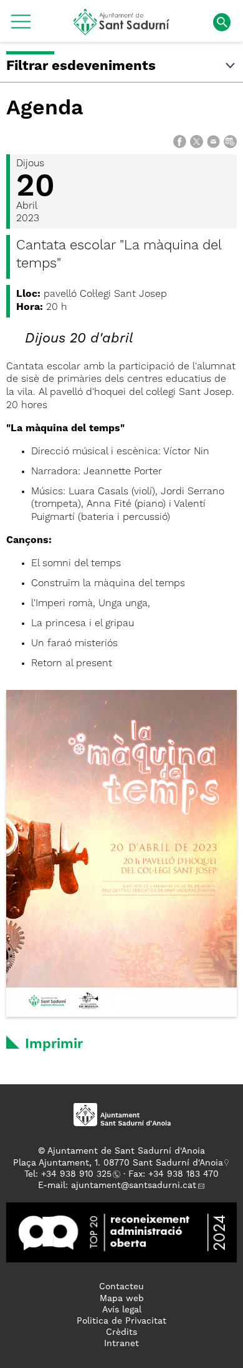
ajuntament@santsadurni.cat (133, 1185)
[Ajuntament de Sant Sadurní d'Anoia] (122, 31)
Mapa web (122, 1298)
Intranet (121, 1343)
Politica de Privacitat (121, 1321)
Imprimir (54, 1044)
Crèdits (121, 1332)
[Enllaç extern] (121, 1232)
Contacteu (121, 1286)
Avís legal (121, 1310)
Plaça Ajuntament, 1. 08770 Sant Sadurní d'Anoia (118, 1163)
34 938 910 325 (79, 1174)
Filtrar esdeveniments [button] (81, 66)
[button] (21, 26)
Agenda (44, 108)
